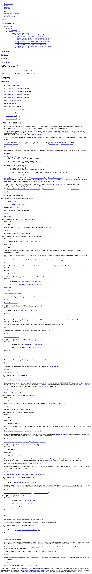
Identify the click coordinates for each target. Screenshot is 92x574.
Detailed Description (14, 31)
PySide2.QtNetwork (10, 16)
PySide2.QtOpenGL (6, 62)
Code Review (8, 8)
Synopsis (10, 28)
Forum (6, 5)
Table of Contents (7, 23)
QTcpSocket (4, 55)
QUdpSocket (8, 26)
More (32, 71)
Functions (14, 30)
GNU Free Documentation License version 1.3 (33, 570)
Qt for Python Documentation (12, 13)
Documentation (8, 4)
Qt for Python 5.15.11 (10, 12)
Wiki (5, 2)
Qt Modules (7, 15)
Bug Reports (8, 7)
